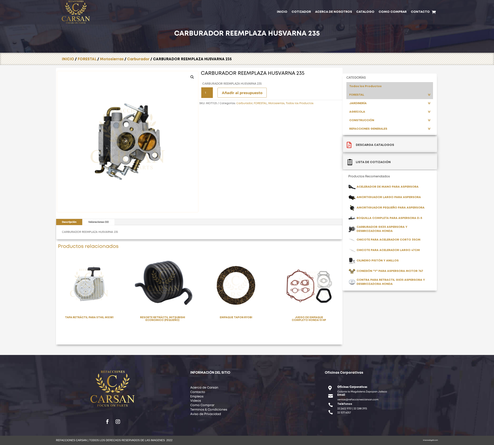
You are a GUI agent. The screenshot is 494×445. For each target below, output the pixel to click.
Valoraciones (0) (98, 222)
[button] (192, 77)
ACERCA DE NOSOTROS (333, 11)
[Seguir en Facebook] (107, 421)
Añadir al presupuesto (242, 93)
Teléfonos (344, 404)
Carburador (138, 59)
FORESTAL (87, 59)
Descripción (69, 222)
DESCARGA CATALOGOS (375, 145)
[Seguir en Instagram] (117, 421)
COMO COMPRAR (393, 11)
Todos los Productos (299, 103)
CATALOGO (365, 11)
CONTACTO (420, 11)
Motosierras (112, 59)
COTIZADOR (301, 11)
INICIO (282, 11)
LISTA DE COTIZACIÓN (373, 162)
